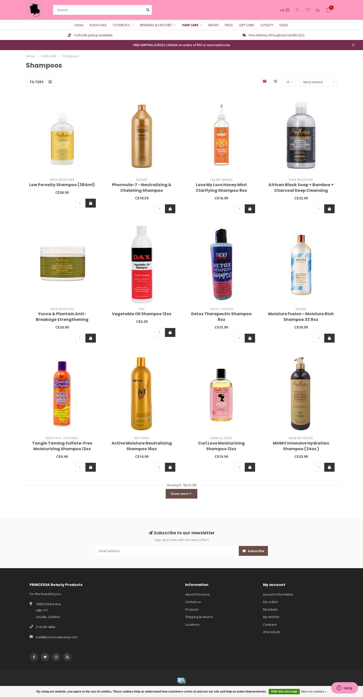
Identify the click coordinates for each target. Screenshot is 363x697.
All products (272, 632)
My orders (270, 602)
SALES (283, 25)
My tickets (270, 609)
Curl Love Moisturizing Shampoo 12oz (221, 446)
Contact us (193, 602)
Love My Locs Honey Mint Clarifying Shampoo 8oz (221, 187)
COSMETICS (121, 25)
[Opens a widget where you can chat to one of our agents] (344, 688)
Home (79, 25)
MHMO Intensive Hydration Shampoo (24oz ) (301, 446)
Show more (180, 493)
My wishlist (271, 617)
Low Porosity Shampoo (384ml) (62, 185)
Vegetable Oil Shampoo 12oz (141, 314)
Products (192, 609)
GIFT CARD (246, 25)
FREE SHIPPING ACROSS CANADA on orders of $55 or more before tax (181, 45)
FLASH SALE (98, 25)
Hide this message (284, 691)
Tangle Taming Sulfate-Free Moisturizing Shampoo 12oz (62, 446)
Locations (192, 624)
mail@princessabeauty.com (56, 637)
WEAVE (213, 25)
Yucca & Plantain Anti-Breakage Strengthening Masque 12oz (62, 319)
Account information (278, 594)
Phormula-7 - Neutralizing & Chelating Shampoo (141, 187)
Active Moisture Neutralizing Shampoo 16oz (142, 446)
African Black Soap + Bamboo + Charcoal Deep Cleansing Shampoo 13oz (301, 190)
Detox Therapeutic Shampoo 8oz (221, 316)
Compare (270, 624)
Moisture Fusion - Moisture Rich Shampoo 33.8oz (301, 316)
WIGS (229, 25)
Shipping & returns (199, 617)
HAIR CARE (190, 25)
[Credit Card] (181, 680)
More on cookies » (314, 691)
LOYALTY (267, 25)
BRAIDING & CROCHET (156, 25)
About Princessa (197, 594)
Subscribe (255, 551)
